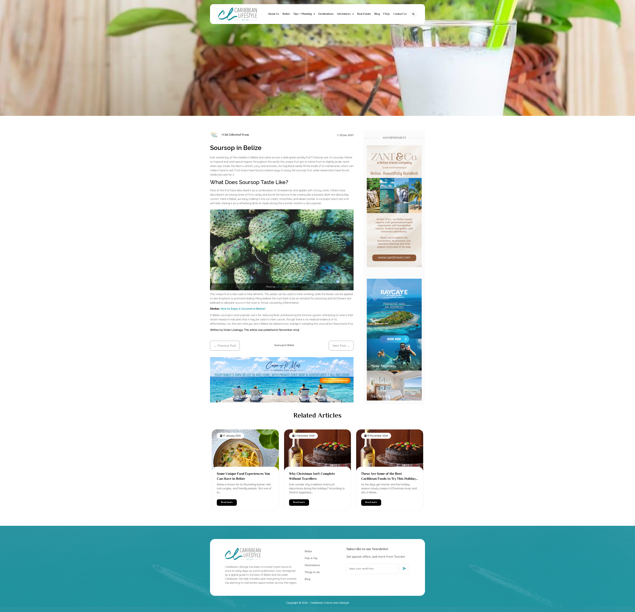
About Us (273, 14)
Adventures (344, 14)
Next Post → (341, 346)
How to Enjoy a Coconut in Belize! (243, 308)
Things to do (312, 572)
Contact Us (400, 14)
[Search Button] (413, 14)
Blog (377, 14)
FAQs (386, 14)
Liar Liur (280, 286)
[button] (304, 14)
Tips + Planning (302, 14)
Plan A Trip (311, 558)
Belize (286, 14)
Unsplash (293, 286)
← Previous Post (225, 346)
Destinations (326, 14)
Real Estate (364, 14)
